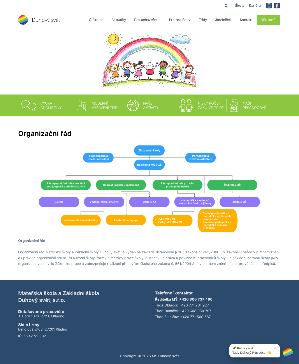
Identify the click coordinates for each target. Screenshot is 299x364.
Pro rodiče (177, 20)
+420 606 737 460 (196, 299)
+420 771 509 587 (195, 317)
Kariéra (255, 5)
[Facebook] (277, 5)
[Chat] (288, 353)
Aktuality (118, 20)
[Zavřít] (275, 348)
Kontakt (246, 20)
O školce (96, 20)
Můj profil (268, 20)
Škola (239, 5)
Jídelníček (223, 20)
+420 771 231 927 (194, 305)
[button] (227, 5)
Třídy (203, 20)
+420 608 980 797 (195, 311)
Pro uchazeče (145, 20)
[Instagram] (269, 5)
